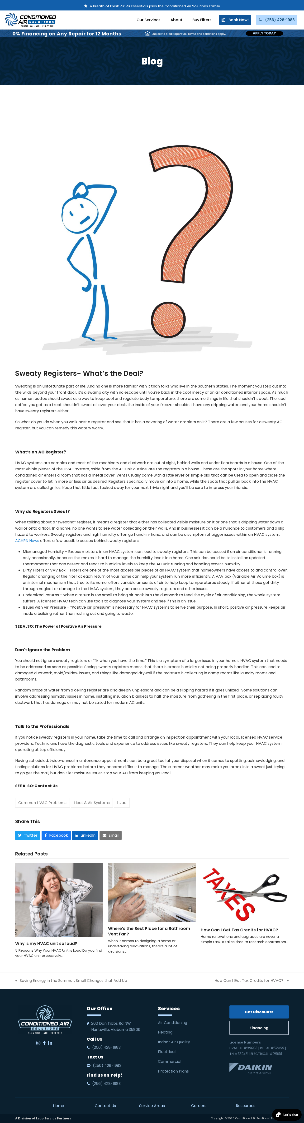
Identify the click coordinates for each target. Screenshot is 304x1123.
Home (58, 1105)
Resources (245, 1105)
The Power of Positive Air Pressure (67, 626)
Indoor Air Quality (174, 1042)
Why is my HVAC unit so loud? (46, 943)
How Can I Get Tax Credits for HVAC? (240, 930)
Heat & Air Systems (92, 802)
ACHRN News (27, 540)
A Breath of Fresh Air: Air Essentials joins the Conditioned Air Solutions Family (155, 6)
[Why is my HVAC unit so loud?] (59, 900)
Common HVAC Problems (42, 802)
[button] (27, 835)
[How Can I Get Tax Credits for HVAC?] (245, 893)
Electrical (167, 1051)
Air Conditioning (172, 1022)
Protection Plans (173, 1071)
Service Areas (152, 1105)
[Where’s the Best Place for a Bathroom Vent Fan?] (152, 892)
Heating (165, 1032)
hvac (121, 802)
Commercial (169, 1061)
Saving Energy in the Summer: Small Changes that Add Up (71, 981)
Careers (198, 1105)
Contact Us (45, 786)
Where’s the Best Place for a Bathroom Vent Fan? (149, 931)
